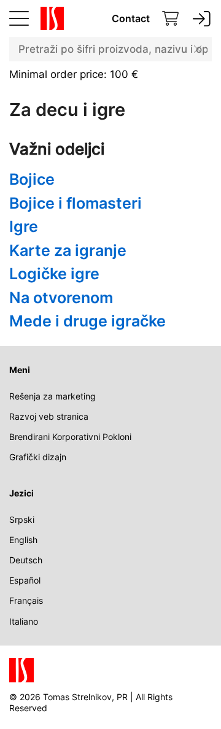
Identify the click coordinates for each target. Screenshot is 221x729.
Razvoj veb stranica (48, 416)
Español (25, 580)
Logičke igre (54, 273)
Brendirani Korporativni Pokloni (70, 436)
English (23, 539)
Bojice (32, 179)
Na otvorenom (61, 297)
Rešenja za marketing (52, 396)
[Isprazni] (198, 49)
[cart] (170, 18)
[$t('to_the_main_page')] (49, 18)
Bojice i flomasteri (75, 203)
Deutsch (25, 560)
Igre (23, 226)
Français (26, 600)
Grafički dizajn (37, 457)
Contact (131, 18)
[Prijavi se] (202, 18)
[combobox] (110, 49)
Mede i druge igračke (87, 321)
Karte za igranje (67, 250)
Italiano (23, 621)
